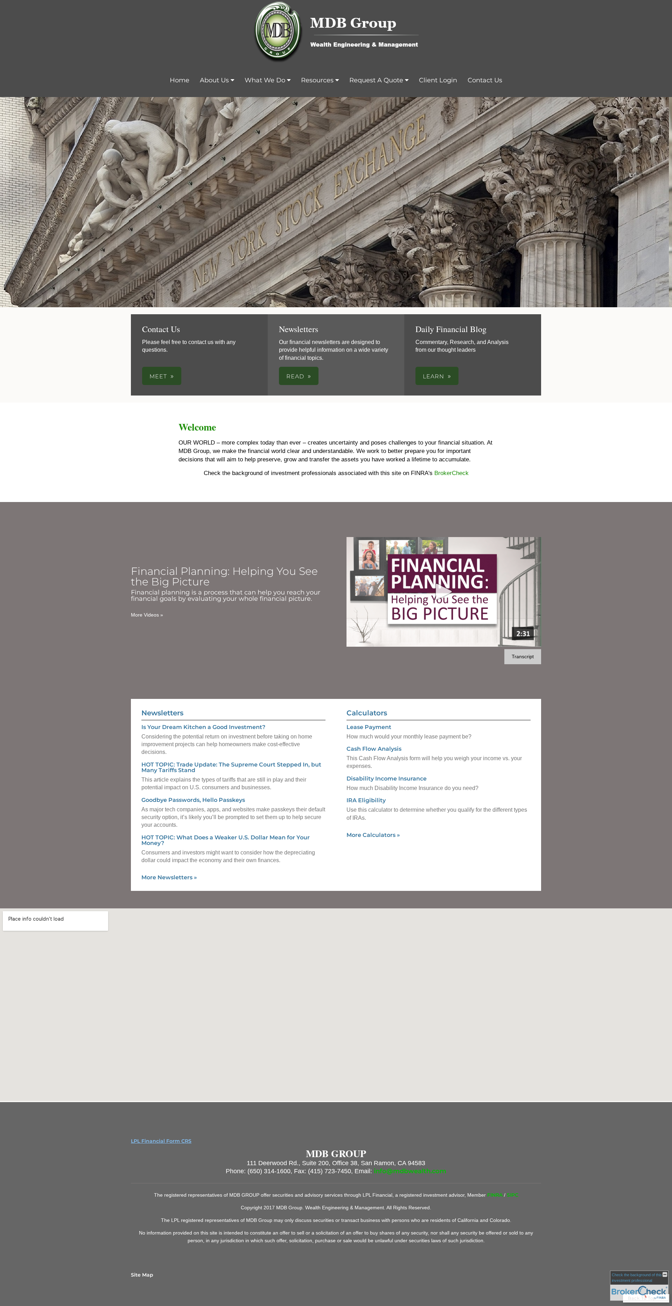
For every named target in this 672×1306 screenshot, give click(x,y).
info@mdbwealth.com (410, 1171)
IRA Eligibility (366, 800)
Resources (317, 80)
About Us (214, 80)
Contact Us (485, 80)
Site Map (142, 1275)
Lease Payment (368, 727)
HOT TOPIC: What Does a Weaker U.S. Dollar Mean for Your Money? (225, 840)
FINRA (495, 1195)
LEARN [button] (433, 376)
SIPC (512, 1195)
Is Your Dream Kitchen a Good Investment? (203, 727)
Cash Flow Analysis (373, 748)
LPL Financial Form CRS (161, 1141)
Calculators (366, 713)
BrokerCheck (451, 473)
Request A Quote (376, 80)
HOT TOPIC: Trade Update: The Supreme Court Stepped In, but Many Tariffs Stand (231, 767)
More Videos (147, 614)
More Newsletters (169, 877)
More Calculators (373, 835)
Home (179, 80)
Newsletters (162, 713)
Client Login (438, 80)
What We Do (265, 80)
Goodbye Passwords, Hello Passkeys (193, 800)
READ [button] (295, 376)
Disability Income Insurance (386, 778)
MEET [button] (158, 376)
